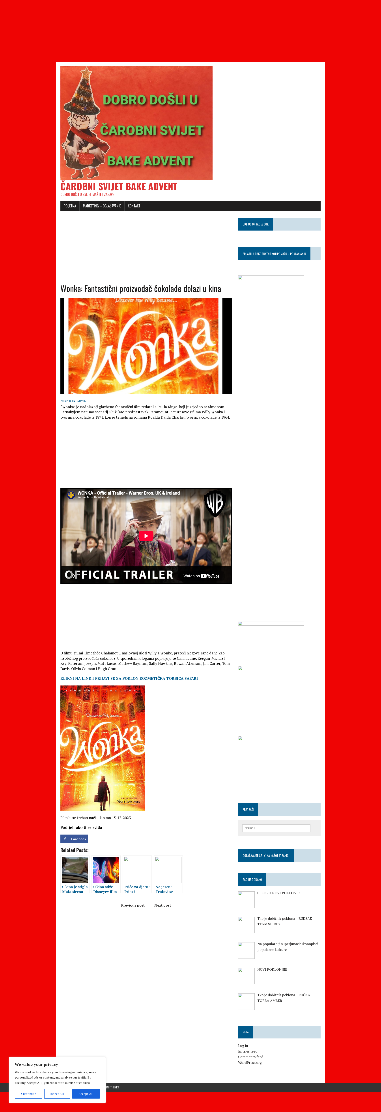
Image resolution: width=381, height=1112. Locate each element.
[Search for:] (276, 827)
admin (81, 401)
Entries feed (247, 1051)
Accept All (85, 1094)
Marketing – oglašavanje (102, 206)
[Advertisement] (132, 31)
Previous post (133, 905)
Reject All (57, 1094)
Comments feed (250, 1056)
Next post (162, 905)
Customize (28, 1094)
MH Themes (112, 1087)
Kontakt (134, 206)
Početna (70, 206)
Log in (243, 1045)
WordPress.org (250, 1062)
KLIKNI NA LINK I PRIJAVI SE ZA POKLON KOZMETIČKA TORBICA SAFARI (129, 678)
